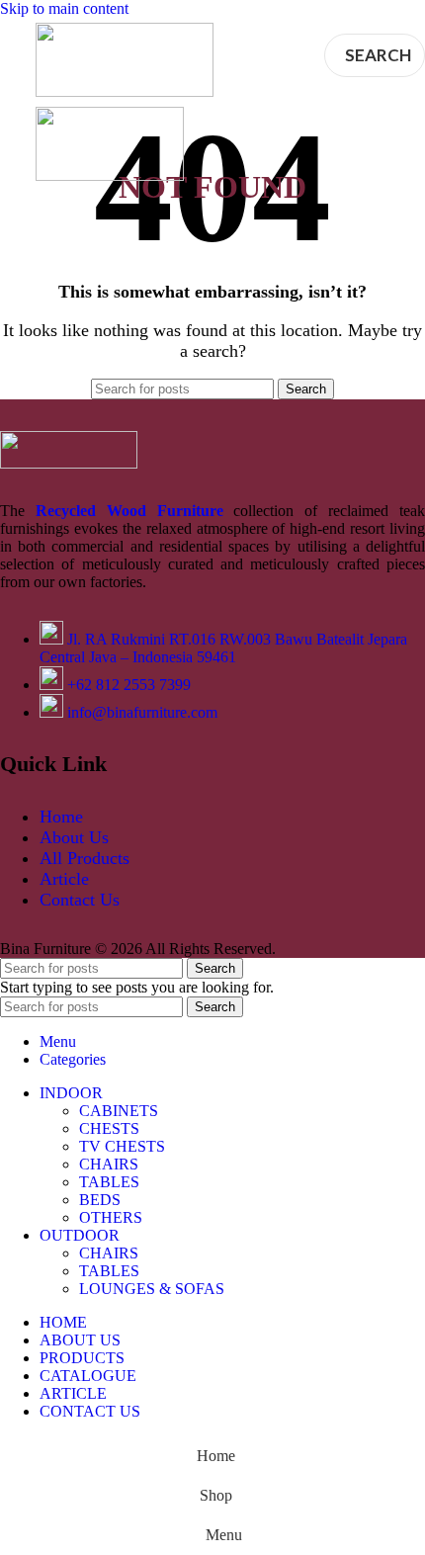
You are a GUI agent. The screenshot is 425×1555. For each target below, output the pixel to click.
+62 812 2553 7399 (129, 684)
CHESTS (109, 1128)
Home (61, 816)
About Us (74, 837)
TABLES (109, 1181)
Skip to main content (64, 8)
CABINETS (118, 1110)
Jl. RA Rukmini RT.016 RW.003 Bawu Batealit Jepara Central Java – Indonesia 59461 (223, 648)
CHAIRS (108, 1164)
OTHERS (110, 1217)
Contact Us (80, 899)
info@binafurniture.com (142, 712)
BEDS (100, 1199)
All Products (84, 858)
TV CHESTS (122, 1146)
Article (64, 879)
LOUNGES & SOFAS (151, 1288)
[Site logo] (124, 91)
